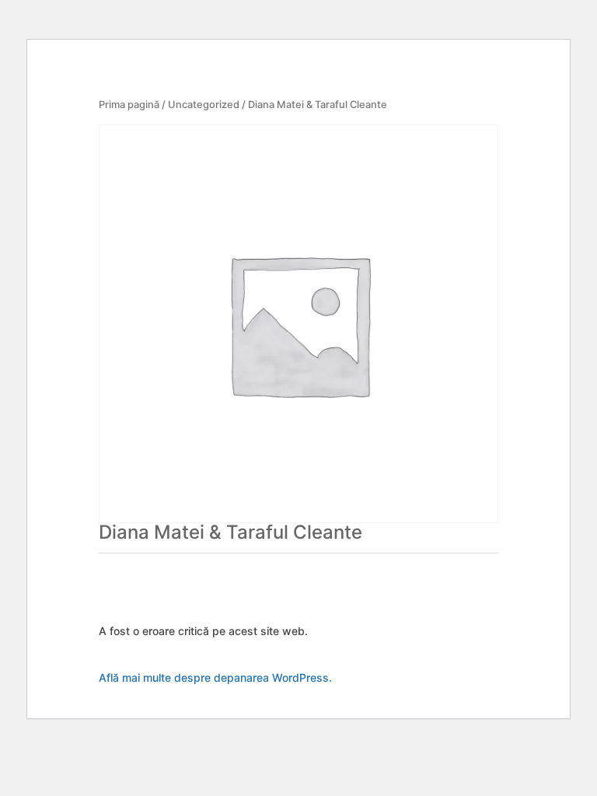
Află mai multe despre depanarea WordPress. (215, 677)
